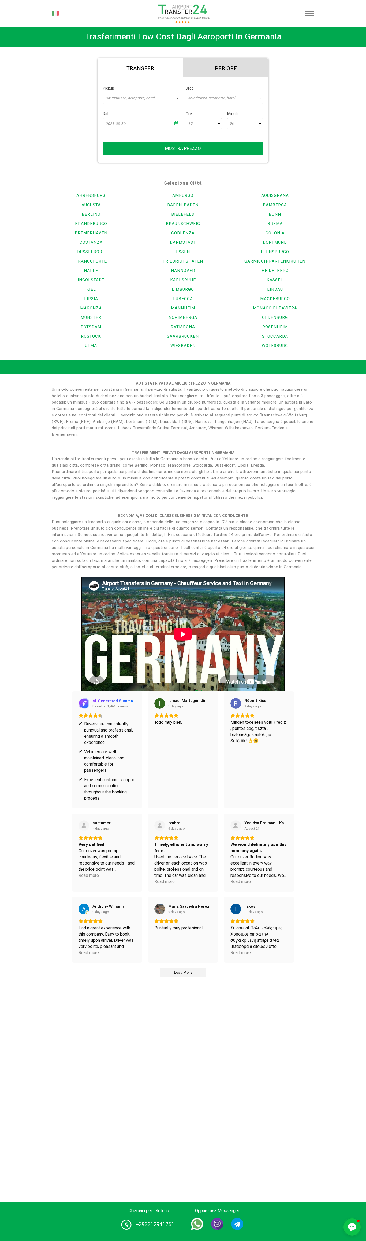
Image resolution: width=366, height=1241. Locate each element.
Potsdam (91, 327)
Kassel (275, 280)
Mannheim (183, 308)
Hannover (183, 271)
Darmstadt (183, 242)
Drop (190, 88)
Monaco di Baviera (275, 308)
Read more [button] (89, 876)
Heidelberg (275, 271)
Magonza (91, 308)
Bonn (275, 214)
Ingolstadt (91, 280)
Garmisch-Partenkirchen (274, 261)
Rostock (91, 336)
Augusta (91, 205)
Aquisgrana (275, 195)
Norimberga (183, 317)
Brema (275, 224)
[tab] (140, 67)
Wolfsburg (275, 346)
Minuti (232, 114)
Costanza (91, 242)
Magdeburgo (275, 299)
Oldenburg (275, 317)
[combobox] (141, 98)
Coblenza (183, 233)
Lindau (275, 289)
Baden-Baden (183, 205)
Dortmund (275, 242)
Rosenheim (275, 327)
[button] (352, 1227)
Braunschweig (183, 224)
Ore (189, 114)
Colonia (275, 233)
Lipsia (91, 299)
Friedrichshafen (183, 261)
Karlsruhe (183, 280)
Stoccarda (275, 336)
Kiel (91, 289)
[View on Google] (159, 703)
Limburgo (183, 289)
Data (106, 114)
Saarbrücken (183, 336)
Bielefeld (183, 214)
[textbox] (141, 98)
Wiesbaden (183, 346)
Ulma (91, 346)
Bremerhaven (91, 233)
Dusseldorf (91, 252)
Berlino (91, 214)
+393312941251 (155, 1224)
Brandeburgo (91, 224)
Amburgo (182, 195)
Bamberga (275, 205)
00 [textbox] (232, 123)
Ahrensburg (91, 195)
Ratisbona (183, 327)
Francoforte (91, 261)
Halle (91, 271)
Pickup (108, 88)
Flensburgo (275, 252)
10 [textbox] (190, 123)
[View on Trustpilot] (84, 825)
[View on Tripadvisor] (235, 825)
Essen (183, 252)
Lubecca (183, 299)
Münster (91, 317)
